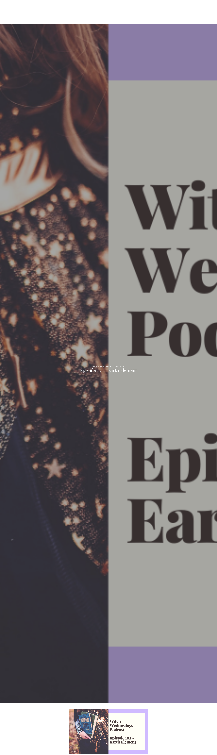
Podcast (98, 10)
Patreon (106, 10)
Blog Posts (116, 10)
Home (90, 10)
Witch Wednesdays (108, 4)
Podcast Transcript (98, 366)
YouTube (126, 10)
